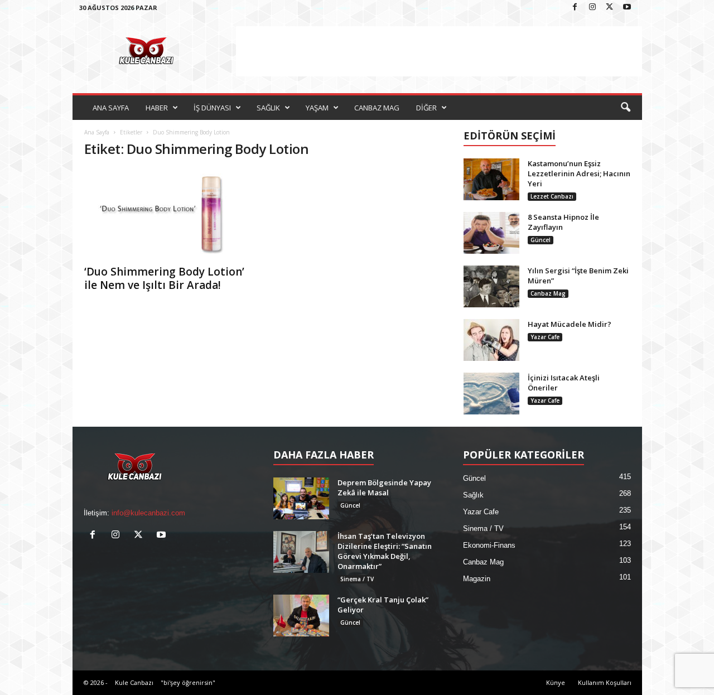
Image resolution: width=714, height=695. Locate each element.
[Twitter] (609, 7)
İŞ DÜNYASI (212, 108)
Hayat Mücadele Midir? (569, 324)
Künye (555, 682)
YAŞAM (317, 108)
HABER (157, 108)
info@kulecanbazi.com (148, 513)
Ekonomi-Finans (489, 545)
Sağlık (473, 495)
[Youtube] (627, 7)
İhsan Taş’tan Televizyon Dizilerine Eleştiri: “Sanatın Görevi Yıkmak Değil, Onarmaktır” (384, 551)
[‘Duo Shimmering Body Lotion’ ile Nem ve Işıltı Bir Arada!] (168, 213)
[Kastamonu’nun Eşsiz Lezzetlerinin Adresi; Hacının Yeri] (491, 179)
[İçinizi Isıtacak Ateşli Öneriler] (491, 393)
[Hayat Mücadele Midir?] (491, 340)
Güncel (540, 240)
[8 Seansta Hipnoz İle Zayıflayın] (491, 233)
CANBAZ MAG (376, 108)
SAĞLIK (268, 108)
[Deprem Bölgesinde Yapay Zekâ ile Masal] (301, 498)
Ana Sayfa (96, 132)
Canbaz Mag (548, 293)
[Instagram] (592, 7)
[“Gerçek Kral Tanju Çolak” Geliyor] (301, 615)
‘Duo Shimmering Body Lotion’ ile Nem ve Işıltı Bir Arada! (164, 278)
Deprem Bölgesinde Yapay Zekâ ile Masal (384, 487)
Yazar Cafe (544, 337)
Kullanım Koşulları (604, 682)
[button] (625, 107)
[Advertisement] (439, 51)
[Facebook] (575, 7)
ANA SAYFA (111, 108)
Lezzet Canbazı (551, 196)
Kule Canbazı (134, 682)
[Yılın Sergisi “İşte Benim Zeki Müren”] (491, 286)
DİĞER (426, 108)
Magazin (476, 579)
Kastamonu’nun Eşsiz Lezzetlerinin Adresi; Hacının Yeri (579, 173)
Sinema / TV (357, 579)
